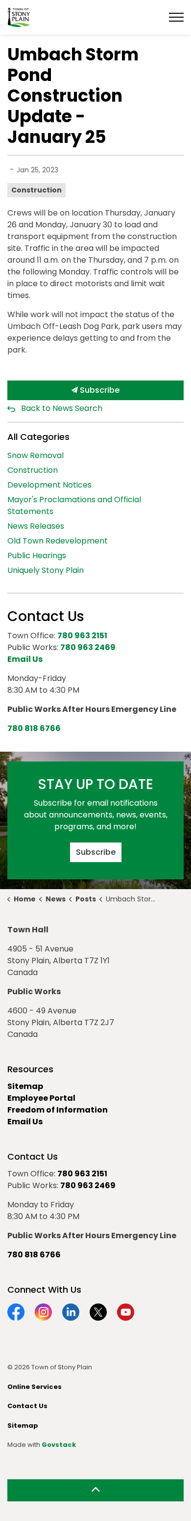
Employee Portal (41, 1098)
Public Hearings (36, 555)
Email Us (25, 1121)
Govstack (59, 1444)
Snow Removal (35, 455)
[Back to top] (95, 1490)
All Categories (38, 437)
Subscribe (98, 390)
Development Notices (49, 484)
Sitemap (25, 1086)
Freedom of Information (57, 1109)
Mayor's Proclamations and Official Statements (74, 505)
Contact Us (27, 1406)
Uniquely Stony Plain (45, 570)
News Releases (35, 526)
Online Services (34, 1386)
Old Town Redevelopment (57, 540)
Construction (36, 190)
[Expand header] (176, 17)
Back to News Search (61, 408)
